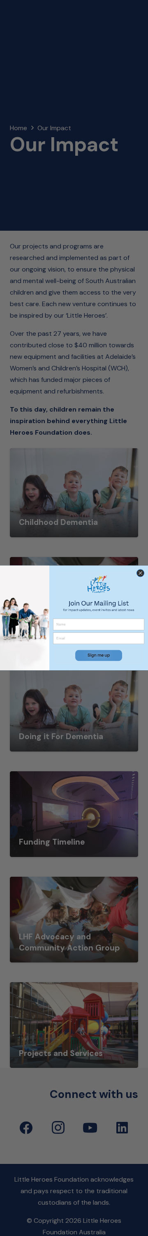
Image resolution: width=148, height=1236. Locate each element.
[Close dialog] (140, 573)
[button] (98, 655)
